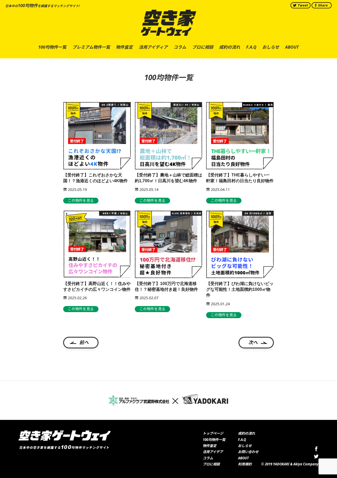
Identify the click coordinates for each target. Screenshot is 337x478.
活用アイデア (213, 451)
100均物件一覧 (214, 439)
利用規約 (245, 464)
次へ (253, 342)
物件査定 (209, 445)
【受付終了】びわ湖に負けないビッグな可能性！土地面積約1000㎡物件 (240, 289)
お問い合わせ (248, 451)
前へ (84, 342)
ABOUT (243, 458)
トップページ (213, 433)
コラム (208, 458)
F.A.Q (242, 439)
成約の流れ (246, 433)
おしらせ (245, 445)
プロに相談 (211, 464)
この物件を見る (81, 200)
